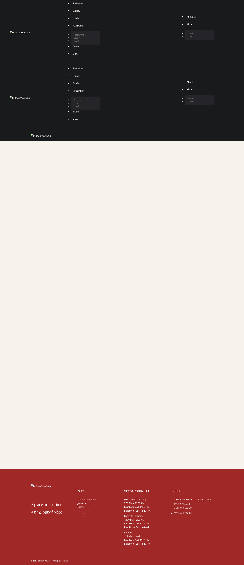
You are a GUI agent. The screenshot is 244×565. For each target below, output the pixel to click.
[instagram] (192, 47)
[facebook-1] (184, 47)
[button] (125, 135)
